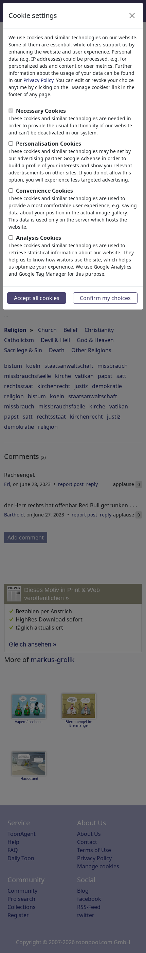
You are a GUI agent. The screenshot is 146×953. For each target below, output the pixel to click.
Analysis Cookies (38, 237)
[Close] (132, 15)
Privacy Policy (38, 80)
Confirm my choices (105, 298)
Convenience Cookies (44, 190)
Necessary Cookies (41, 110)
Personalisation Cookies (48, 143)
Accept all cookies (36, 298)
